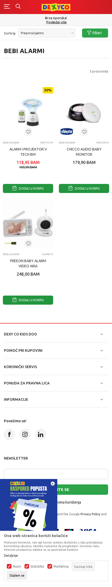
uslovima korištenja (65, 502)
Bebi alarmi (11, 142)
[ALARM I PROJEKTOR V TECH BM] (28, 112)
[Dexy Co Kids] (56, 7)
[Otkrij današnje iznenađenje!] (28, 507)
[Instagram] (25, 434)
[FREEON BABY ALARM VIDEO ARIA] (28, 224)
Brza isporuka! (56, 18)
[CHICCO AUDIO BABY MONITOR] (84, 112)
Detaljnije (11, 555)
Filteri (97, 33)
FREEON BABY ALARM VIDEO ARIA (28, 263)
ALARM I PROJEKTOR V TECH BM (28, 151)
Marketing (61, 566)
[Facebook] (9, 434)
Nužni (17, 566)
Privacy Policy (90, 514)
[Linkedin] (40, 434)
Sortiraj (9, 33)
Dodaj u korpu (31, 188)
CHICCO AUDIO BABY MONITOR (84, 151)
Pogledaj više (56, 22)
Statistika (37, 566)
